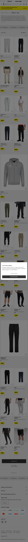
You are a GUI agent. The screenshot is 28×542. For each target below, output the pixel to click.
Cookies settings (14, 273)
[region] (14, 271)
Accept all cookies (14, 276)
